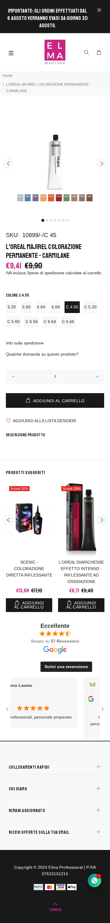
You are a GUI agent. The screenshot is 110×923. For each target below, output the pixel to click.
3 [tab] (51, 220)
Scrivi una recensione (66, 666)
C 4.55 (72, 307)
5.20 (12, 307)
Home (8, 76)
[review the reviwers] (85, 700)
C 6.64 (50, 321)
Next (101, 163)
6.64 (41, 307)
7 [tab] (67, 220)
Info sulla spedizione (25, 343)
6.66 (56, 307)
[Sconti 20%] (29, 520)
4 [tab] (55, 220)
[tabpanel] (55, 160)
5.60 (26, 307)
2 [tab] (46, 220)
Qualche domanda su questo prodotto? (42, 354)
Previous (8, 163)
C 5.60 (13, 321)
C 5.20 (90, 307)
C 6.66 (68, 321)
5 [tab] (59, 220)
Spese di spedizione (45, 273)
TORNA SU (55, 910)
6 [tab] (63, 220)
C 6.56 (32, 321)
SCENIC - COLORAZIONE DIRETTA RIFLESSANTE (29, 568)
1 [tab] (42, 220)
